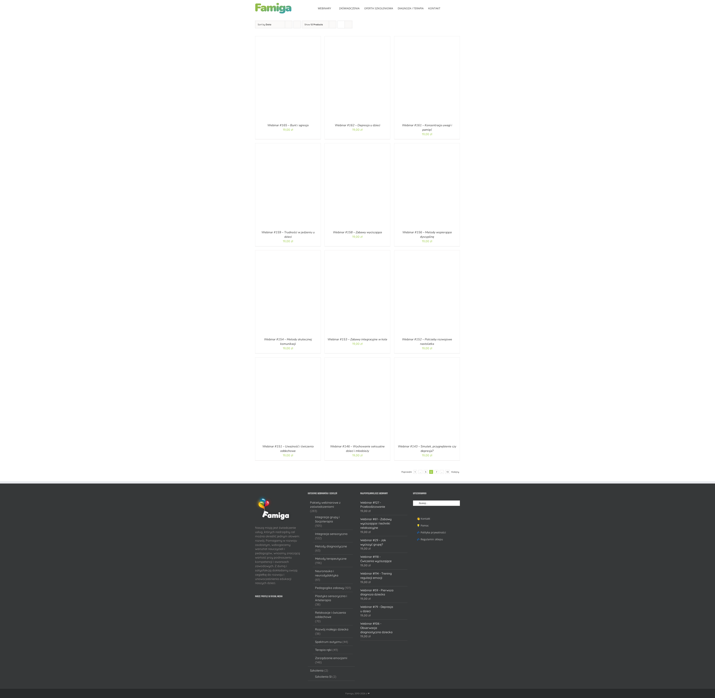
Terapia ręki (323, 650)
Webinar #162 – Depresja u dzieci (357, 125)
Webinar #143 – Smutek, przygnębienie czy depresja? (427, 448)
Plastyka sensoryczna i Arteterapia (331, 598)
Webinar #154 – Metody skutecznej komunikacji (288, 341)
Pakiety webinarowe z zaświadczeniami (325, 505)
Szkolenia (316, 670)
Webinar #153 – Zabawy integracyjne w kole (357, 339)
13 (448, 471)
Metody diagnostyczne (331, 546)
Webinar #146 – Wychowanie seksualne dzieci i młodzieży (357, 448)
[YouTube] (261, 605)
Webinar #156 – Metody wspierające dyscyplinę (427, 234)
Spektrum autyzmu (328, 642)
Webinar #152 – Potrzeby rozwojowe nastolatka (427, 341)
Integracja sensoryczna (331, 534)
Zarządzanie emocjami (331, 658)
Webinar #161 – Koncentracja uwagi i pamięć (427, 127)
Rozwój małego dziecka (331, 629)
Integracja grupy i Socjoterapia (327, 519)
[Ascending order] (297, 24)
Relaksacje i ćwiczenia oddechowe (330, 615)
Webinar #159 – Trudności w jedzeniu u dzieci (288, 234)
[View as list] (348, 24)
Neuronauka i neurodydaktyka (326, 573)
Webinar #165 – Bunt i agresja (288, 125)
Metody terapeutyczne (331, 558)
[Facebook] (256, 605)
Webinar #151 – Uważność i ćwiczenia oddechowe (288, 448)
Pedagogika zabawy (329, 588)
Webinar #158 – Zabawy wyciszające (357, 232)
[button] (454, 8)
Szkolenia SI (323, 676)
